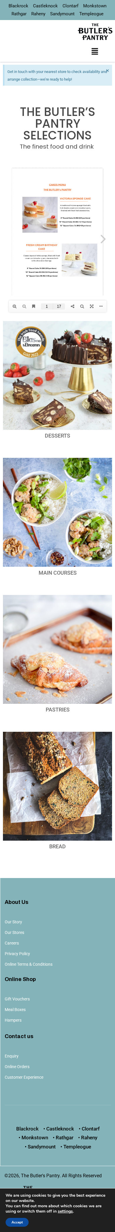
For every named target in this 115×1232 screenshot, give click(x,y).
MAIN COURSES (58, 573)
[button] (95, 51)
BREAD (57, 846)
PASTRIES (58, 709)
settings (65, 1211)
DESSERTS (57, 436)
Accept (17, 1222)
